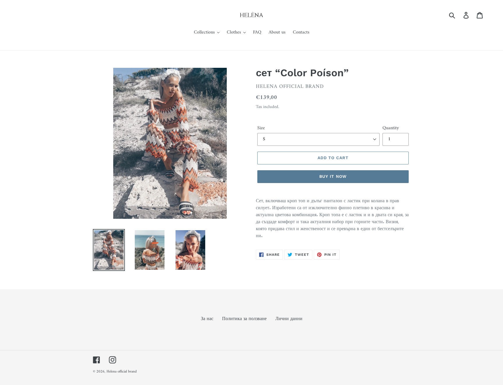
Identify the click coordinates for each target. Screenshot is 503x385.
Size (261, 128)
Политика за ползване (244, 319)
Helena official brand (122, 371)
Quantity (390, 128)
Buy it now (333, 176)
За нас (207, 319)
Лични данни (288, 319)
